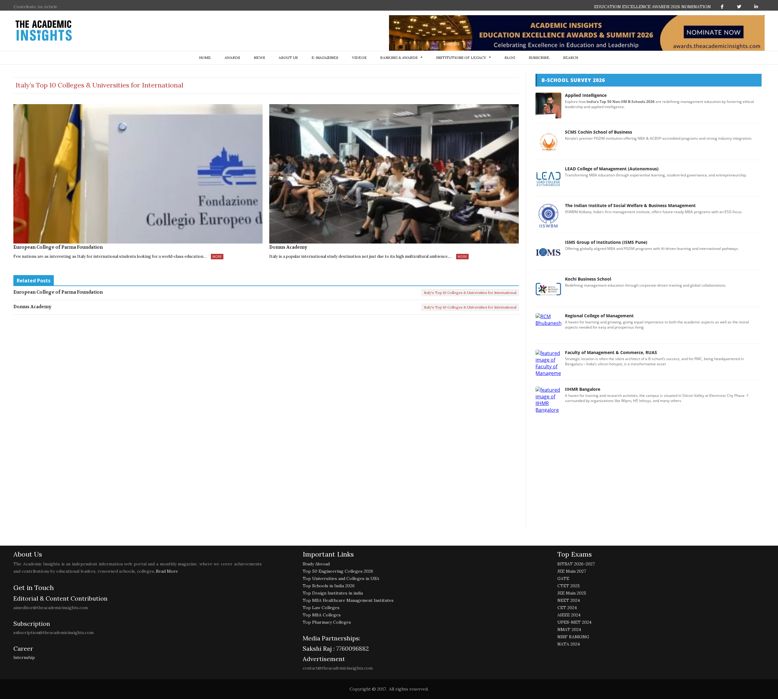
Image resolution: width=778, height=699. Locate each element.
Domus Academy (288, 247)
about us (288, 57)
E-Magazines (325, 57)
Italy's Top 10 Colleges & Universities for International (470, 292)
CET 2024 (567, 607)
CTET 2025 (568, 585)
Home (205, 57)
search (570, 57)
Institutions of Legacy (461, 57)
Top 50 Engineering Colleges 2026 (338, 571)
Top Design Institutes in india (333, 593)
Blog (509, 57)
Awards (232, 57)
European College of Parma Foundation (58, 247)
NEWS (259, 57)
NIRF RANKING (573, 636)
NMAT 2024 (569, 629)
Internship (24, 657)
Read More (167, 571)
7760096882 (352, 648)
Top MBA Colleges (322, 615)
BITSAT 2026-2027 (576, 564)
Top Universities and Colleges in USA (341, 578)
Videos (359, 57)
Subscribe (539, 57)
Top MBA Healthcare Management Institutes (348, 600)
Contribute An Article (35, 6)
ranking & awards (399, 57)
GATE (563, 578)
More (217, 256)
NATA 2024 (568, 644)
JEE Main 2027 (571, 571)
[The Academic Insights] (43, 30)
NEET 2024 (568, 600)
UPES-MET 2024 (574, 622)
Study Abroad (316, 564)
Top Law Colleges (321, 607)
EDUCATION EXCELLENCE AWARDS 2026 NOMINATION (652, 6)
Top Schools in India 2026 (329, 585)
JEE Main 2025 (571, 593)
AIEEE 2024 (568, 615)
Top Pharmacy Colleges (327, 622)
